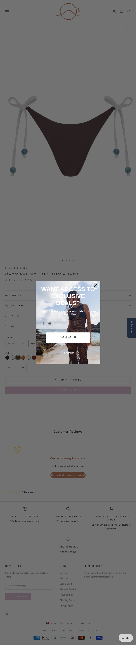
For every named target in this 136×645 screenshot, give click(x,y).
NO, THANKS (68, 353)
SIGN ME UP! (68, 337)
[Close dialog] (96, 285)
